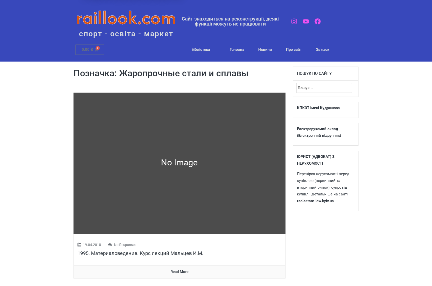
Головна (237, 49)
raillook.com (126, 17)
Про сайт (294, 49)
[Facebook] (317, 21)
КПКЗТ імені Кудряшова (318, 108)
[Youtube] (306, 21)
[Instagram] (294, 21)
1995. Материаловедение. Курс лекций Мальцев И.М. (140, 253)
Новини (265, 49)
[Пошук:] (324, 88)
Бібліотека (201, 49)
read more (179, 271)
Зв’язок (322, 49)
